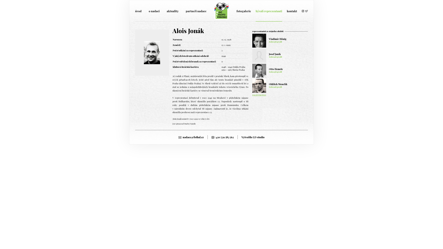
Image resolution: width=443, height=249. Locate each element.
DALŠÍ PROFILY (259, 95)
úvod (138, 11)
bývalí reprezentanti (269, 11)
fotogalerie (243, 11)
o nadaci (154, 11)
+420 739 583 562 (224, 137)
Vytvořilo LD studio (253, 137)
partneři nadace (196, 11)
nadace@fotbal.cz (193, 137)
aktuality (173, 11)
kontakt (292, 11)
